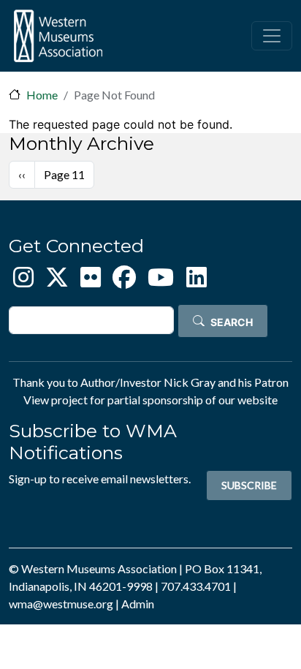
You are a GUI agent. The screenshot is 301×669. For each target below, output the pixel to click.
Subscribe (249, 485)
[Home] (58, 36)
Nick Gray (190, 382)
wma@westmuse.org (61, 604)
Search (231, 322)
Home (42, 95)
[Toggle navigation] (271, 35)
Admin (137, 604)
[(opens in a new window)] (23, 281)
